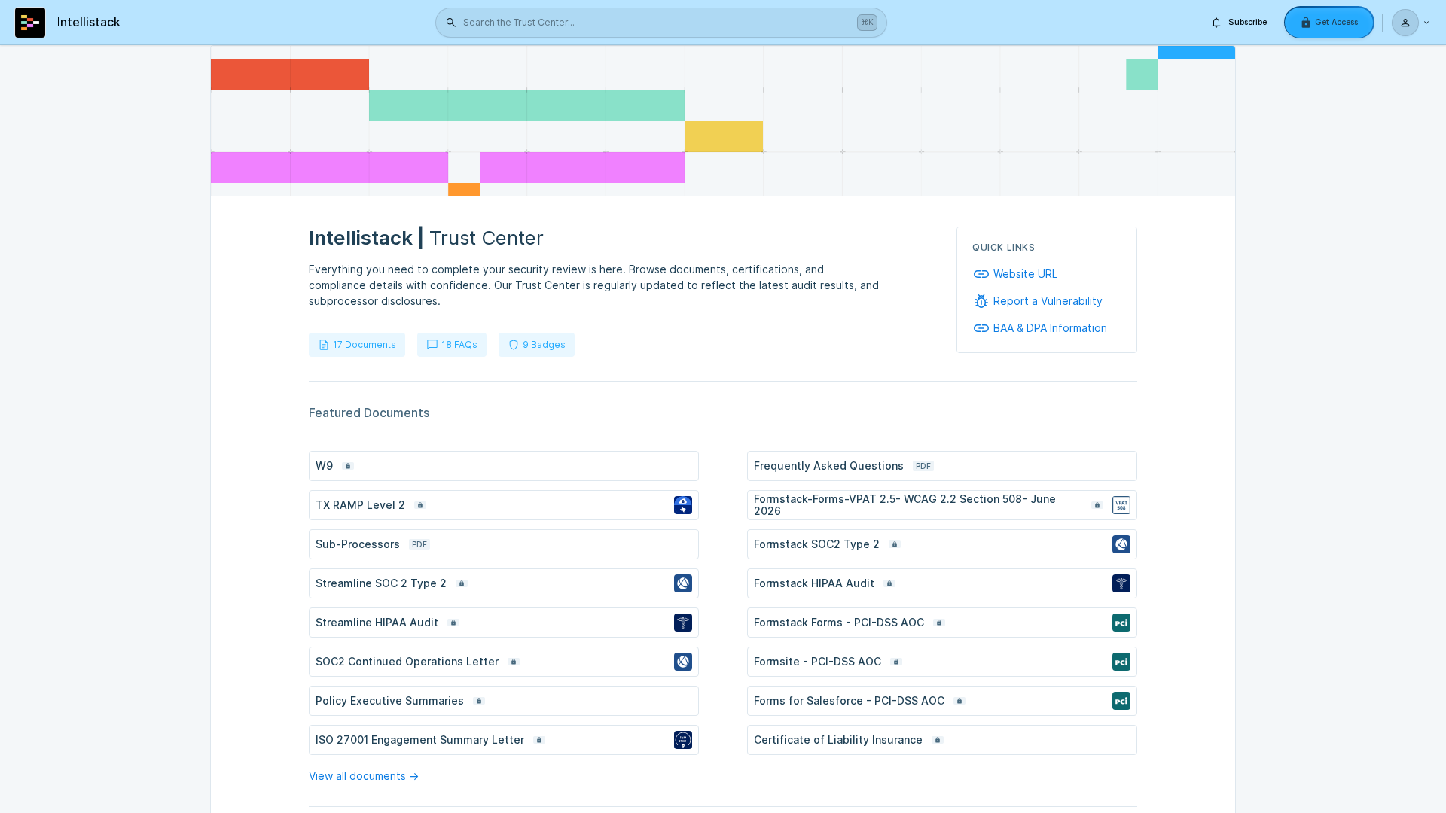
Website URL (1025, 274)
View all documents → (364, 776)
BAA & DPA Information (1050, 328)
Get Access (1336, 22)
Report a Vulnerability (1048, 301)
